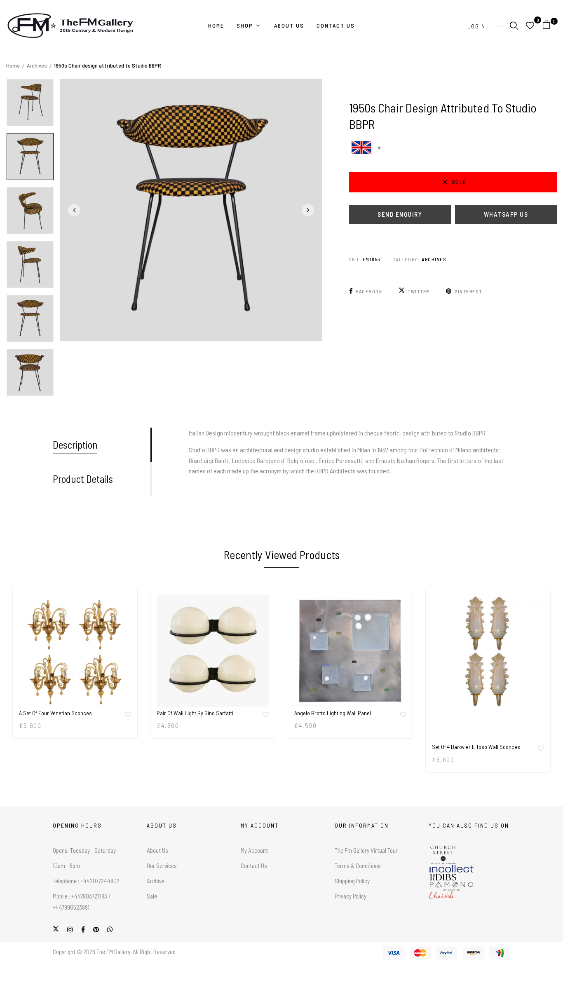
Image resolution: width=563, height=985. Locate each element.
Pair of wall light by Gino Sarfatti (195, 712)
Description (75, 444)
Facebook (369, 291)
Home (13, 65)
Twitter (418, 291)
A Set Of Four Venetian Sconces (55, 712)
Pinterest (468, 291)
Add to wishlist (127, 714)
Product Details (83, 479)
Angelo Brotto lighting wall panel (332, 712)
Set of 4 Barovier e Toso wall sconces (476, 746)
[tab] (101, 445)
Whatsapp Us (506, 214)
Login (476, 26)
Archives (37, 65)
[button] (549, 26)
